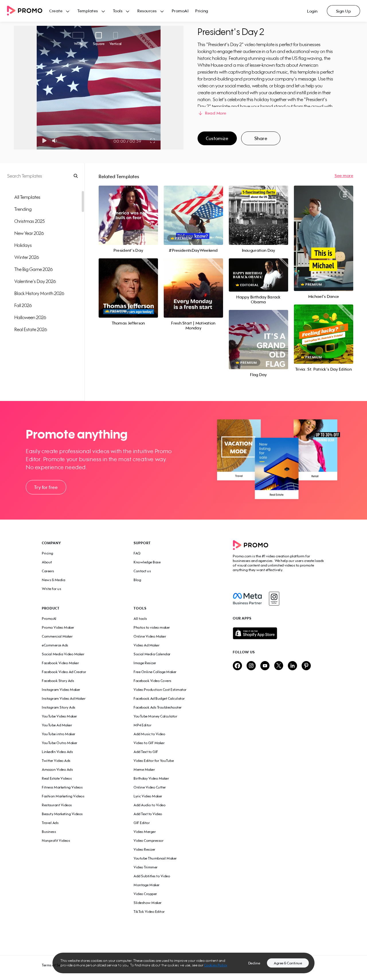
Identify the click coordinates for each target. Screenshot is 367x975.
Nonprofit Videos (56, 840)
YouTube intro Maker (58, 734)
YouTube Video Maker (59, 716)
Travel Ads (50, 823)
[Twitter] (278, 666)
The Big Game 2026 (33, 269)
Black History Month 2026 (39, 293)
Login (312, 11)
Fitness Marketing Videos (62, 787)
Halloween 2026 (30, 317)
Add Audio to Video (149, 805)
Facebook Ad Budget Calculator (159, 698)
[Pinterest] (306, 666)
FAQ (137, 553)
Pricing (201, 10)
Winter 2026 (26, 257)
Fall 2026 (23, 305)
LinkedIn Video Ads (57, 752)
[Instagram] (274, 599)
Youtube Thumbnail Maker (155, 858)
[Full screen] (152, 140)
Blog (137, 580)
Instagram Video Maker (61, 689)
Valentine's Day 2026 (35, 281)
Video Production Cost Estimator (160, 689)
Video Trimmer (146, 867)
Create (56, 10)
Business (49, 831)
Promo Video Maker (58, 627)
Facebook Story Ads (58, 681)
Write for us (51, 589)
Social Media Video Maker (63, 654)
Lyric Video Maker (148, 796)
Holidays (23, 245)
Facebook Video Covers (152, 681)
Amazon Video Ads (57, 769)
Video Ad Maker (146, 645)
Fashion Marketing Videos (63, 796)
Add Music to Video (149, 734)
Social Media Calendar (152, 654)
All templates (27, 197)
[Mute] (55, 140)
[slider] (42, 131)
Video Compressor (148, 840)
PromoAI (180, 10)
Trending (23, 209)
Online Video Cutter (150, 787)
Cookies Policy (215, 965)
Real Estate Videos (57, 778)
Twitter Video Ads (56, 760)
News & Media (53, 580)
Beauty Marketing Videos (62, 814)
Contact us (142, 571)
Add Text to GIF (146, 752)
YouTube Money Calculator (155, 716)
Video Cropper (145, 894)
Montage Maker (147, 885)
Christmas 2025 (29, 221)
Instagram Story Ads (58, 707)
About (47, 562)
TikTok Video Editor (149, 911)
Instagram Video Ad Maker (63, 698)
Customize (217, 138)
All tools (140, 618)
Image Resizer (145, 663)
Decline (254, 963)
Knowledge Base (147, 562)
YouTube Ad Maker (57, 725)
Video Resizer (144, 849)
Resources (147, 10)
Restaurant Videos (57, 805)
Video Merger (145, 831)
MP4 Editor (142, 725)
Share (261, 138)
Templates (87, 10)
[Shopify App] (279, 633)
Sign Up (343, 11)
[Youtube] (265, 666)
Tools (118, 10)
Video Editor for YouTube (154, 760)
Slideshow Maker (148, 903)
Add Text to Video (148, 814)
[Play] (44, 140)
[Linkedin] (292, 666)
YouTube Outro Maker (59, 743)
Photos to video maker (152, 627)
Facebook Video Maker (60, 663)
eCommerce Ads (55, 645)
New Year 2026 (29, 233)
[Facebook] (247, 598)
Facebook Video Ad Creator (64, 672)
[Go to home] (28, 11)
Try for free (46, 487)
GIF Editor (142, 823)
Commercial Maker (57, 636)
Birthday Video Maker (151, 778)
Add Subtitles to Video (152, 876)
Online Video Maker (150, 636)
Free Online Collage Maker (155, 672)
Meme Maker (144, 769)
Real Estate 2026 (30, 329)
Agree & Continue (288, 963)
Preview (128, 209)
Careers (48, 571)
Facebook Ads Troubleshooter (158, 707)
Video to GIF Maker (149, 743)
